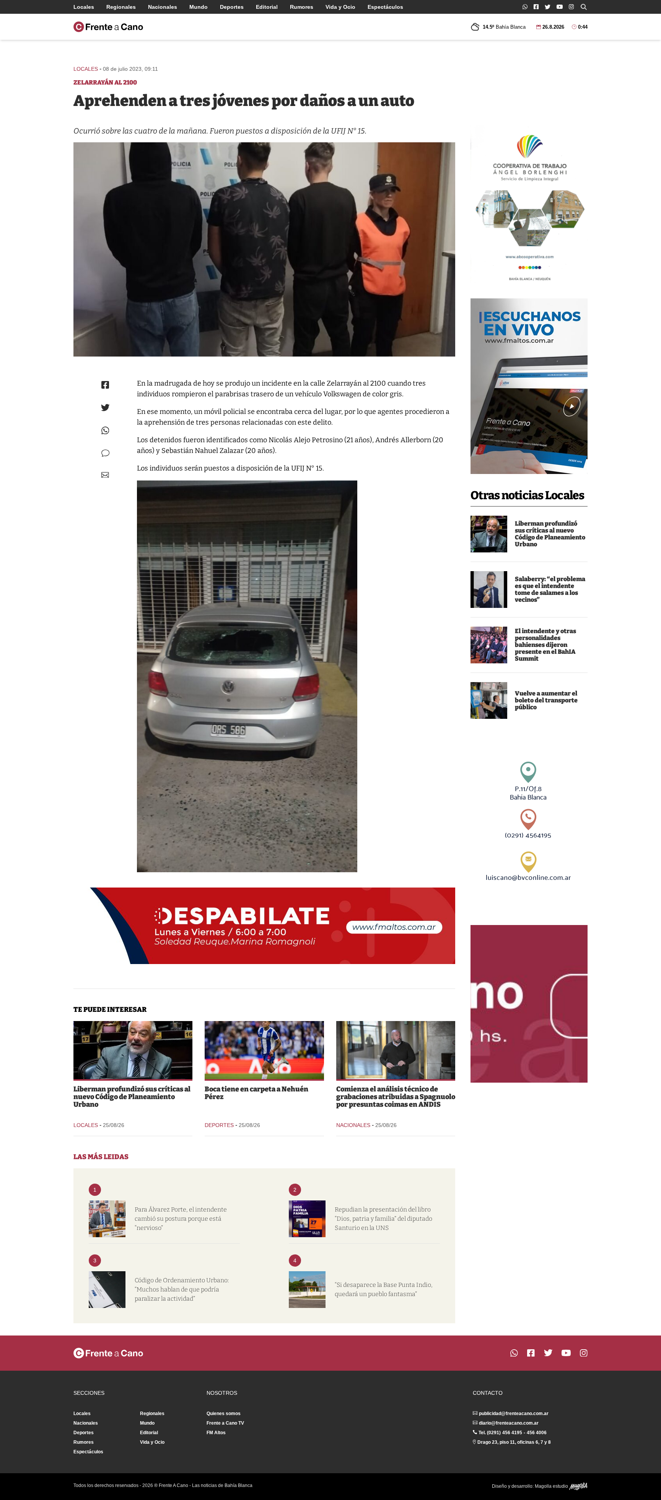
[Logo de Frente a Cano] (108, 26)
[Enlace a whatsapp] (525, 6)
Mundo (198, 7)
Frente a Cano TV (225, 1423)
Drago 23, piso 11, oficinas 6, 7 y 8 (514, 1442)
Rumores (301, 7)
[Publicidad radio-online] (529, 386)
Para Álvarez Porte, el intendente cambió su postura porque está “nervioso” (181, 1218)
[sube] (489, 700)
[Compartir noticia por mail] (105, 475)
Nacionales (162, 7)
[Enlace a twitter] (547, 7)
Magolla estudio (552, 1486)
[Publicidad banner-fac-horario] (529, 1004)
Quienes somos (224, 1413)
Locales (83, 7)
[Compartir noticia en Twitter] (105, 407)
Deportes (232, 7)
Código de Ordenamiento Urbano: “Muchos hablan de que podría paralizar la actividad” (182, 1289)
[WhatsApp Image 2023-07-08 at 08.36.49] (264, 249)
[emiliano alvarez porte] (107, 1218)
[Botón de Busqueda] (584, 7)
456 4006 (537, 1432)
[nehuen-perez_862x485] (264, 1050)
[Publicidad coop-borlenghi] (529, 204)
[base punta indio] (307, 1289)
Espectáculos (385, 7)
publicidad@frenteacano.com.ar (514, 1413)
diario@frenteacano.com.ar (509, 1423)
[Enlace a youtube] (560, 7)
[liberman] (489, 534)
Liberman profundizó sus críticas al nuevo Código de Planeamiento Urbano (550, 534)
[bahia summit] (489, 645)
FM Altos (216, 1432)
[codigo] (107, 1289)
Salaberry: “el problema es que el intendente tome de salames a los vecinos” (550, 589)
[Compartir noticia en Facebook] (105, 385)
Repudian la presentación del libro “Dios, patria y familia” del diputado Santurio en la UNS (383, 1218)
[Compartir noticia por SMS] (105, 453)
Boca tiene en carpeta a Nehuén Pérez (256, 1093)
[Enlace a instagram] (571, 6)
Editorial (267, 7)
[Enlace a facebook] (536, 6)
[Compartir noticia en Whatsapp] (105, 431)
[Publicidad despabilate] (264, 926)
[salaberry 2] (489, 589)
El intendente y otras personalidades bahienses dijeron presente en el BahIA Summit (545, 644)
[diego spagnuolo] (395, 1050)
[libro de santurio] (307, 1218)
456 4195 (512, 1432)
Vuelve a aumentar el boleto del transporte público (546, 700)
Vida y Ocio (340, 7)
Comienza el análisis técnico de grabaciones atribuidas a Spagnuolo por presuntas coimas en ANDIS (395, 1097)
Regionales (121, 7)
